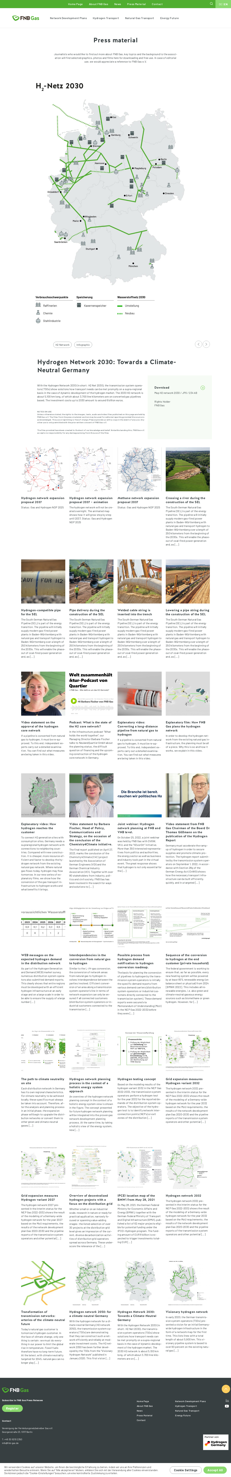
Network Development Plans (68, 18)
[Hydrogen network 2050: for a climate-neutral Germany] (206, 344)
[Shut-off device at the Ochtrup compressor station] (198, 344)
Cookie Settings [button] (186, 1470)
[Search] (211, 3)
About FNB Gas (98, 4)
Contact (157, 4)
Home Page (75, 4)
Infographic (83, 344)
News (117, 4)
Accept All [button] (215, 1470)
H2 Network (62, 344)
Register (12, 1408)
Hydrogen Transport (106, 18)
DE (220, 4)
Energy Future (169, 18)
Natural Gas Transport (139, 18)
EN (226, 4)
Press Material (136, 4)
